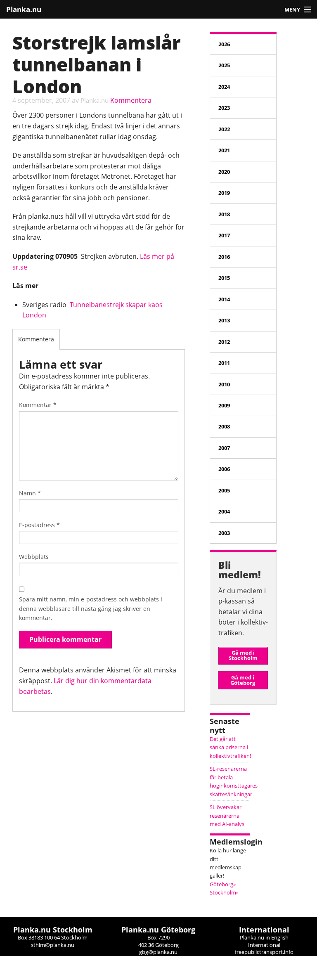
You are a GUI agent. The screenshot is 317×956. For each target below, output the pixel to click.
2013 (224, 320)
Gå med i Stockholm (243, 655)
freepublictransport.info (264, 952)
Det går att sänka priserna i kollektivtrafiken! (230, 747)
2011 (224, 363)
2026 (224, 44)
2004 (224, 511)
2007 (224, 448)
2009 (224, 405)
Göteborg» (223, 884)
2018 (224, 214)
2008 (224, 426)
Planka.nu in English (264, 937)
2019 (224, 192)
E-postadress (39, 525)
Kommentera (130, 100)
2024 (224, 86)
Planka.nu (23, 9)
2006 (224, 469)
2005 (224, 490)
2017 (224, 235)
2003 (224, 533)
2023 (224, 107)
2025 (224, 65)
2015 (224, 278)
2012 (224, 341)
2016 (224, 256)
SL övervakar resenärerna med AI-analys (227, 815)
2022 (224, 129)
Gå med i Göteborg (242, 680)
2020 (224, 171)
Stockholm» (224, 892)
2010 (224, 384)
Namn (30, 493)
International (264, 945)
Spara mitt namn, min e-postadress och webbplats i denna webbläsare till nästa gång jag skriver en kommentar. (90, 608)
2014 (224, 299)
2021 (224, 150)
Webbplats (34, 557)
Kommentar (38, 405)
